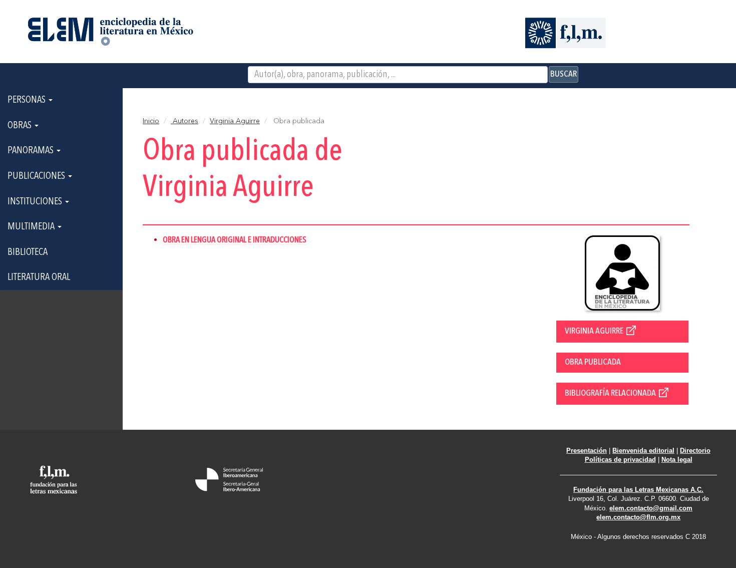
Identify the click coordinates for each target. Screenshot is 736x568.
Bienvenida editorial (643, 450)
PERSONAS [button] (28, 100)
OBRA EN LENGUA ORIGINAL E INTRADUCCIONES (234, 240)
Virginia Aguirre (235, 121)
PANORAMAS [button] (32, 151)
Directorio (695, 450)
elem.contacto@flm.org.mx (638, 517)
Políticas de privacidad (620, 459)
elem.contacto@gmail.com (650, 508)
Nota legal (676, 459)
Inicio (151, 121)
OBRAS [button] (21, 126)
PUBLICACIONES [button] (37, 176)
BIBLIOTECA (28, 252)
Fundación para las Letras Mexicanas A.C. (638, 489)
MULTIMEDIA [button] (32, 227)
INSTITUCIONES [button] (36, 202)
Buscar (563, 74)
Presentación (586, 450)
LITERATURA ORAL (39, 277)
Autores (184, 121)
